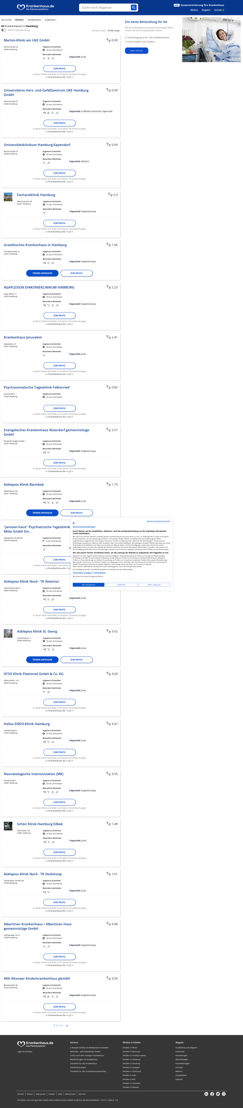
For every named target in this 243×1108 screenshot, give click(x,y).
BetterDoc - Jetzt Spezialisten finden (85, 1051)
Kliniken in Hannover (131, 1083)
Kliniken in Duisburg (131, 1063)
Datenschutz (70, 1094)
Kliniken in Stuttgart (131, 1067)
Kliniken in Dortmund (132, 1071)
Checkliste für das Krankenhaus (83, 1063)
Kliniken (194, 10)
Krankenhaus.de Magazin (186, 1047)
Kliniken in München (131, 1051)
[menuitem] (194, 10)
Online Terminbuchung (19, 30)
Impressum (40, 1094)
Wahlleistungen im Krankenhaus (84, 1059)
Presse (30, 1094)
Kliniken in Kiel (129, 1079)
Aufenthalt (180, 1051)
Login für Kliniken (24, 1051)
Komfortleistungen (78, 1067)
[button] (113, 31)
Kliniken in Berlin (130, 1047)
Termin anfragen (42, 273)
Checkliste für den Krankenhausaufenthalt (88, 1071)
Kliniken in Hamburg (131, 1059)
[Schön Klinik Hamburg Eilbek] (8, 826)
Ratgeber (206, 10)
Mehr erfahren (136, 50)
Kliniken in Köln (129, 1075)
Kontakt (219, 10)
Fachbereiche (34, 19)
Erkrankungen (181, 1055)
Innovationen (181, 1075)
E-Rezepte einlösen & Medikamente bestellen (89, 1047)
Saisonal (179, 1079)
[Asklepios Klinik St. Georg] (8, 633)
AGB (60, 1094)
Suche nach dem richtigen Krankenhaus (87, 1055)
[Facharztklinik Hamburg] (8, 197)
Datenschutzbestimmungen (158, 521)
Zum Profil (59, 68)
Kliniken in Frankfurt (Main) (134, 1055)
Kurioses (179, 1067)
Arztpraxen (50, 19)
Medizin (179, 1071)
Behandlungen (182, 1059)
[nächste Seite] (67, 1025)
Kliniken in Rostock (131, 1087)
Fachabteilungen (183, 1063)
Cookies (51, 1094)
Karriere (82, 1094)
